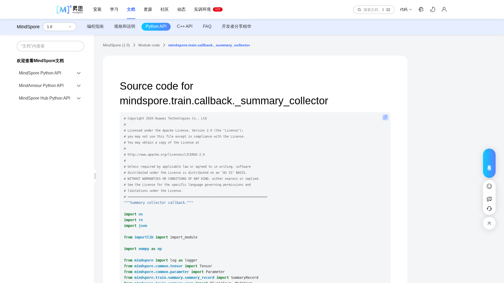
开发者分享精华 (236, 26)
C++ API (184, 26)
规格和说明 (124, 26)
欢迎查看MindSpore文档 (40, 60)
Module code (149, 45)
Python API (156, 26)
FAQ (207, 26)
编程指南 (95, 26)
